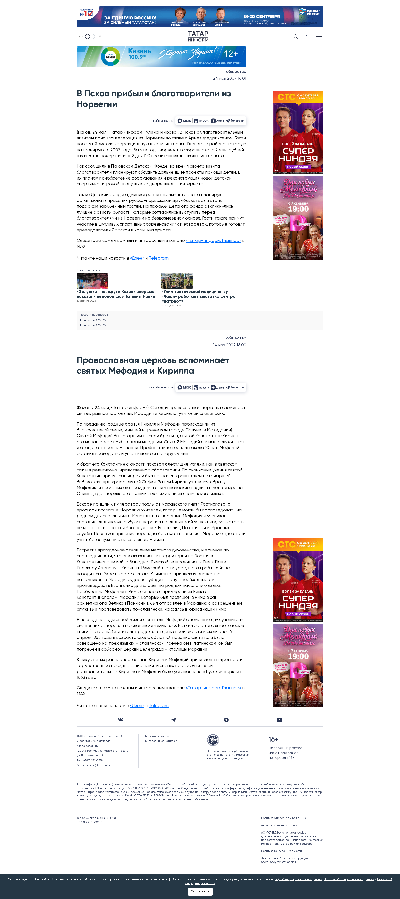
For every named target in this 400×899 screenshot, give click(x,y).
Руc (80, 36)
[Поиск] (296, 36)
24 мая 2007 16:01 (229, 78)
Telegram (159, 258)
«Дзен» (137, 258)
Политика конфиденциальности (281, 851)
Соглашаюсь (200, 891)
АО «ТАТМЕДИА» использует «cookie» (284, 832)
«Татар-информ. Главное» (213, 241)
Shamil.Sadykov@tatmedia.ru (279, 862)
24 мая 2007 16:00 (229, 345)
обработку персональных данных (298, 879)
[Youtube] (279, 720)
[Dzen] (226, 720)
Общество (236, 72)
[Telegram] (173, 720)
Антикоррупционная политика (280, 825)
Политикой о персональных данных (349, 879)
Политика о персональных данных (283, 818)
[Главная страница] (198, 36)
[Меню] (319, 36)
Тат (100, 36)
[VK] (120, 719)
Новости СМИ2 (93, 320)
